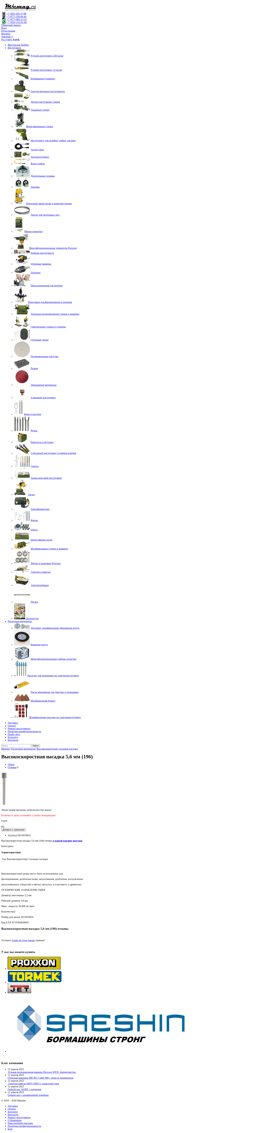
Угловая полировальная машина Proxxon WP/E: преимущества (42, 1072)
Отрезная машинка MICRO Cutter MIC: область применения (40, 1078)
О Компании (15, 1120)
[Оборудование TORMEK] (35, 982)
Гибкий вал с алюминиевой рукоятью (28, 1095)
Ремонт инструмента (19, 728)
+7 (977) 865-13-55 (17, 19)
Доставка (13, 722)
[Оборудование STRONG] (105, 1051)
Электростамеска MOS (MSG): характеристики (33, 1083)
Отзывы (12, 767)
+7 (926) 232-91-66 (17, 22)
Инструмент (14, 47)
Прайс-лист (14, 734)
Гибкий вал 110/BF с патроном (24, 1089)
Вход (4, 28)
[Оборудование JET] (19, 992)
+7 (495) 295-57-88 (16, 13)
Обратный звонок (11, 25)
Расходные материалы (20, 621)
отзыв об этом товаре (23, 940)
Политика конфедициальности (24, 731)
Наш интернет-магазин (20, 1123)
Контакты (13, 740)
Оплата (12, 725)
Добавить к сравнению (13, 830)
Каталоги (13, 737)
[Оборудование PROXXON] (34, 968)
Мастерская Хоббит (18, 45)
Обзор (11, 764)
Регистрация (8, 31)
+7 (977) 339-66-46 (16, 16)
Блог (10, 1129)
